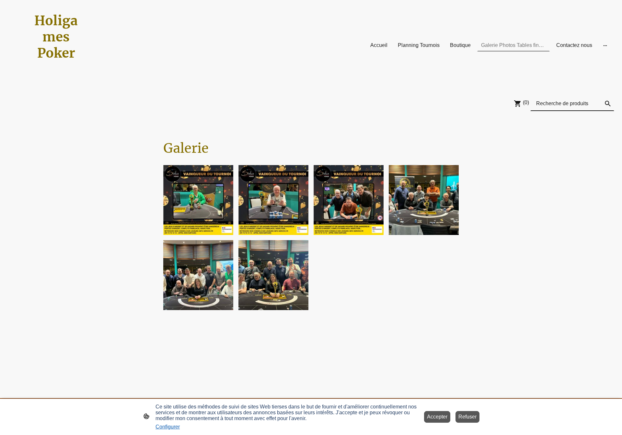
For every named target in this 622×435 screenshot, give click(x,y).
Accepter (437, 416)
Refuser (467, 416)
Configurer (168, 426)
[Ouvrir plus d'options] (605, 45)
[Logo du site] (56, 82)
